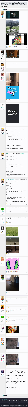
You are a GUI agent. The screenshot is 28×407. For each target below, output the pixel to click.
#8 (26, 204)
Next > (5, 9)
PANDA (23, 128)
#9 (26, 211)
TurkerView (10, 0)
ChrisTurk (2, 15)
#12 (26, 272)
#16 (26, 322)
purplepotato (2, 261)
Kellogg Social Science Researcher (10, 179)
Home (1, 0)
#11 (26, 254)
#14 (26, 302)
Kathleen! (3, 309)
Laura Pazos (7, 370)
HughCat (3, 279)
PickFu (7, 128)
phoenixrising (2, 107)
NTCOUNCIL (7, 150)
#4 (26, 100)
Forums (3, 0)
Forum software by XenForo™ (14, 403)
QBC (11, 207)
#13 (26, 293)
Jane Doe (3, 211)
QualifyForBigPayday (2, 230)
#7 (26, 176)
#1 (26, 47)
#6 (26, 150)
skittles (2, 329)
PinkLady (7, 100)
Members (6, 0)
